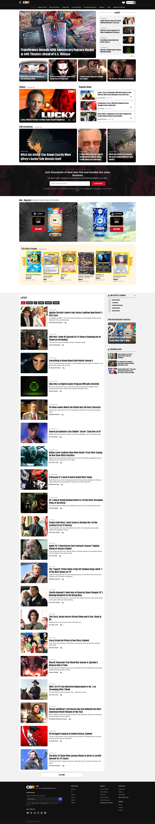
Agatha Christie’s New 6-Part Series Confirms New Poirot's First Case (110, 22)
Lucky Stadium (48, 276)
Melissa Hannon (55, 579)
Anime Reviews (116, 308)
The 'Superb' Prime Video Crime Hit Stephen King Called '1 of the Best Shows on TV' (75, 570)
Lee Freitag (54, 555)
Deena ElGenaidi (55, 345)
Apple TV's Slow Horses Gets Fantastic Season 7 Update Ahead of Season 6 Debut (74, 547)
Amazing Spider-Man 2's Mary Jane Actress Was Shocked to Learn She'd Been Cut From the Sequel (127, 371)
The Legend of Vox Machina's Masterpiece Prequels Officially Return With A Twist (126, 363)
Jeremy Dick (54, 436)
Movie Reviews (116, 300)
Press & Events (104, 797)
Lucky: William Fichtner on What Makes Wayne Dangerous (43, 120)
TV (72, 792)
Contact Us (121, 789)
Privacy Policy (97, 188)
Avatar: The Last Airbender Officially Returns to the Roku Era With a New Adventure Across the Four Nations (114, 94)
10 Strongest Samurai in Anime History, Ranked (70, 734)
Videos (73, 802)
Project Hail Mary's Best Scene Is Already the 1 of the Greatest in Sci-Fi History (73, 524)
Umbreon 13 (100, 275)
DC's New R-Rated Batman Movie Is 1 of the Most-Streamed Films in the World (76, 501)
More (131, 56)
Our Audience (104, 792)
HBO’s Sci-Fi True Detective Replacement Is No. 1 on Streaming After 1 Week (72, 688)
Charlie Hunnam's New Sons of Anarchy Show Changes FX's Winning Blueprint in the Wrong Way (76, 594)
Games (73, 800)
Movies (73, 789)
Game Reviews (116, 311)
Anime (73, 797)
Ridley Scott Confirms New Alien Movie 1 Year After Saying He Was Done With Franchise (75, 454)
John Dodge (102, 97)
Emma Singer (54, 647)
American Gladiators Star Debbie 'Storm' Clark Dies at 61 (75, 431)
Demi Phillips (54, 672)
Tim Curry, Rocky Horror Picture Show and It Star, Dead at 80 (75, 618)
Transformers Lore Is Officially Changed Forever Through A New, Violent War (113, 104)
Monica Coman (102, 119)
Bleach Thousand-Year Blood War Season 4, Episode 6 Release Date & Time (73, 664)
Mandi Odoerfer (55, 414)
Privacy (120, 807)
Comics (73, 794)
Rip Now (38, 229)
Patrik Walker (54, 508)
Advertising (121, 794)
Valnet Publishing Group (49, 788)
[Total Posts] (131, 96)
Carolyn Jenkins (55, 532)
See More (29, 87)
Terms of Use (88, 188)
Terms (120, 804)
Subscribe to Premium (106, 802)
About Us (102, 794)
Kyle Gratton (54, 391)
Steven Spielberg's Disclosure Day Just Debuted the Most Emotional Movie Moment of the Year (75, 710)
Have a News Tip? (123, 797)
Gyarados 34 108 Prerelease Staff (37, 275)
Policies (120, 810)
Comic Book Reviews (117, 305)
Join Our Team (104, 789)
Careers (120, 792)
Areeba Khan (54, 741)
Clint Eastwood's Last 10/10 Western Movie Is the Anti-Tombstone (125, 356)
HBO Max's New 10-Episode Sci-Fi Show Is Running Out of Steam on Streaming (110, 32)
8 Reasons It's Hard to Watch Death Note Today (70, 477)
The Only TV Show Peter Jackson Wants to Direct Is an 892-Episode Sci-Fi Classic (75, 757)
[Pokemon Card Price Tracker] (123, 2)
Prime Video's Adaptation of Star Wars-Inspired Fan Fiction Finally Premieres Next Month (114, 115)
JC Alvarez (101, 108)
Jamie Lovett (54, 462)
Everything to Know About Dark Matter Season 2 (109, 41)
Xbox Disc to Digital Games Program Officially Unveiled (110, 51)
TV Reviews (115, 303)
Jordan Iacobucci (55, 765)
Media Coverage (104, 800)
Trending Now (115, 349)
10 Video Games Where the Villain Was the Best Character (75, 407)
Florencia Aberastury (57, 322)
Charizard (64, 275)
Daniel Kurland (55, 484)
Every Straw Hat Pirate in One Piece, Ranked (69, 640)
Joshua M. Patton (56, 367)
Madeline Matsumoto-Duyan (59, 719)
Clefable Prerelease (119, 276)
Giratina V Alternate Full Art (87, 276)
